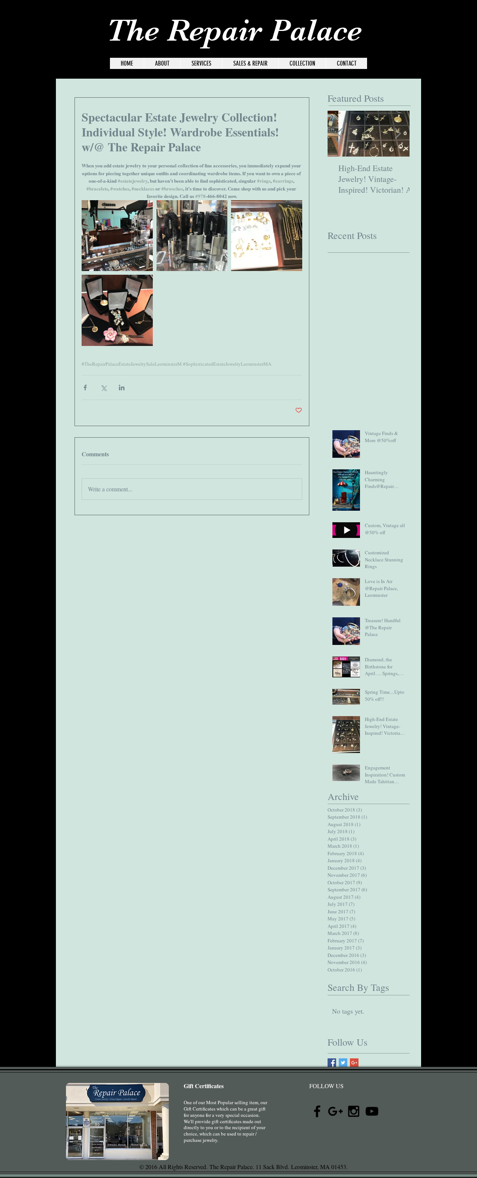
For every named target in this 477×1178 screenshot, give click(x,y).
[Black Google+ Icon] (447, 22)
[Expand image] (117, 235)
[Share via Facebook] (85, 387)
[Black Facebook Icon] (429, 22)
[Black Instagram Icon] (465, 22)
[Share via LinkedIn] (121, 387)
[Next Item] (397, 134)
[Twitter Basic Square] (343, 1062)
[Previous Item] (339, 134)
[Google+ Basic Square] (354, 1062)
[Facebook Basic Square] (332, 1062)
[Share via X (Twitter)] (103, 387)
